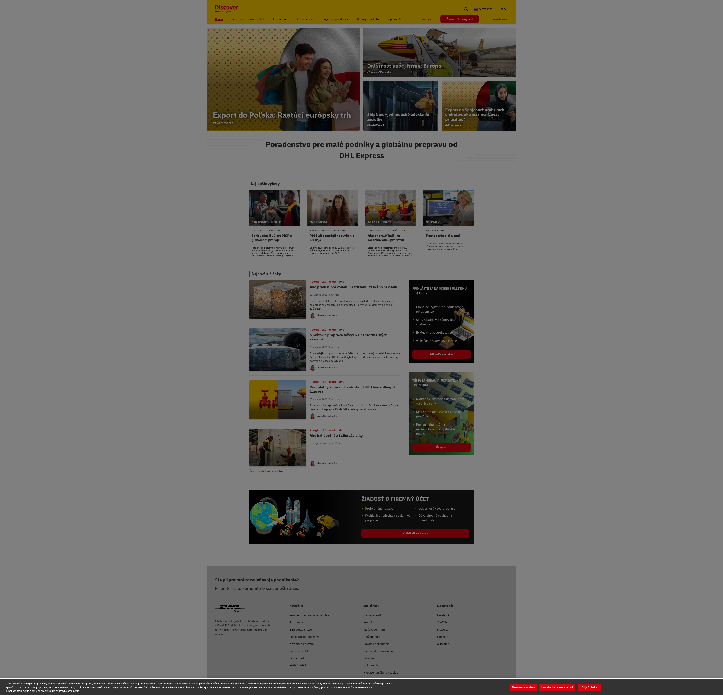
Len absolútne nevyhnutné (557, 687)
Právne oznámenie (69, 691)
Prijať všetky (589, 687)
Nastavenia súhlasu (523, 687)
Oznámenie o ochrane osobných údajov (37, 691)
